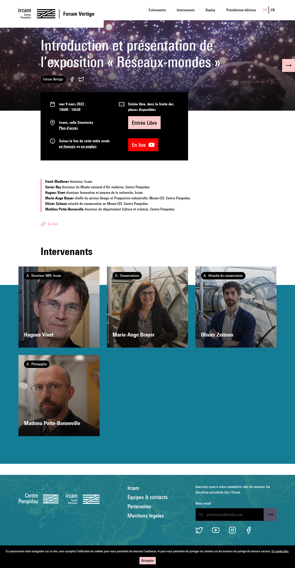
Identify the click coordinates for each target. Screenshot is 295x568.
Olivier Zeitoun (217, 334)
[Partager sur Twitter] (81, 79)
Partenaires (139, 506)
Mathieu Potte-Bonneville (52, 423)
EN (273, 10)
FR (265, 10)
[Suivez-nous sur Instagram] (232, 530)
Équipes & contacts (147, 497)
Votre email (203, 503)
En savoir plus (280, 551)
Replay (210, 10)
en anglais (89, 146)
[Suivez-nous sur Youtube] (215, 530)
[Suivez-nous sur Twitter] (199, 530)
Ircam (133, 488)
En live (140, 145)
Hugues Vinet (38, 334)
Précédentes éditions (241, 10)
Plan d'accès (68, 128)
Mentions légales (145, 515)
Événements (157, 10)
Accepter (147, 560)
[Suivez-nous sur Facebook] (249, 530)
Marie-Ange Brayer (133, 334)
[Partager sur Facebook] (72, 79)
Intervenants (186, 10)
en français (67, 146)
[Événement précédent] (288, 65)
